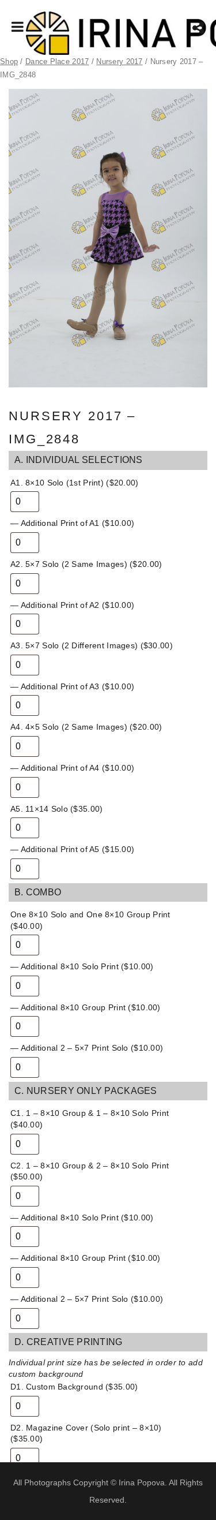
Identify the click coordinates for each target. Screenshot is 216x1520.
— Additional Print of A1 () (72, 523)
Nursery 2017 (119, 61)
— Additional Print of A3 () (72, 686)
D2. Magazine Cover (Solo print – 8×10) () (86, 1433)
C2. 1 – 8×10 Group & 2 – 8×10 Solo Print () (89, 1171)
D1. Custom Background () (74, 1386)
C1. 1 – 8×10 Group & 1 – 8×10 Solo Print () (89, 1118)
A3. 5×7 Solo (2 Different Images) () (91, 645)
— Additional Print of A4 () (72, 767)
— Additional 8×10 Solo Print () (81, 966)
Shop (9, 61)
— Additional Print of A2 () (72, 605)
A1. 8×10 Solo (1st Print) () (74, 482)
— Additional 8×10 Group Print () (85, 1007)
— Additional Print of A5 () (72, 849)
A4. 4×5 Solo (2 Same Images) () (86, 726)
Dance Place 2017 (57, 61)
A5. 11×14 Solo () (56, 808)
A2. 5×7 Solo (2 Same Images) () (86, 564)
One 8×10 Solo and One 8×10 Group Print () (90, 920)
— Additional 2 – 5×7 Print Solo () (86, 1047)
